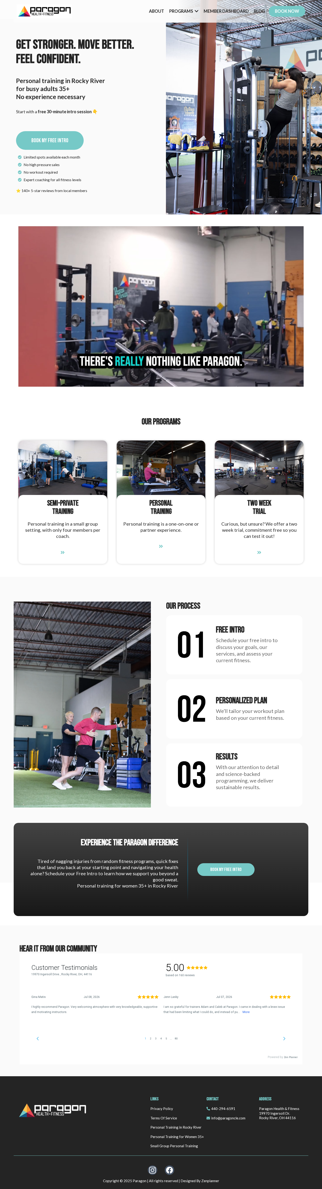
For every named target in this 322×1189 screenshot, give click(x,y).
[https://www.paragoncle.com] (44, 11)
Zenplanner (210, 1181)
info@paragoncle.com (228, 1118)
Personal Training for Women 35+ (177, 1137)
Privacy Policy (161, 1108)
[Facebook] (169, 1170)
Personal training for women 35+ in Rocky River (127, 885)
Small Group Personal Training (174, 1146)
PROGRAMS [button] (181, 11)
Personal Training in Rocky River (176, 1127)
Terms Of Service (163, 1118)
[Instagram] (152, 1170)
